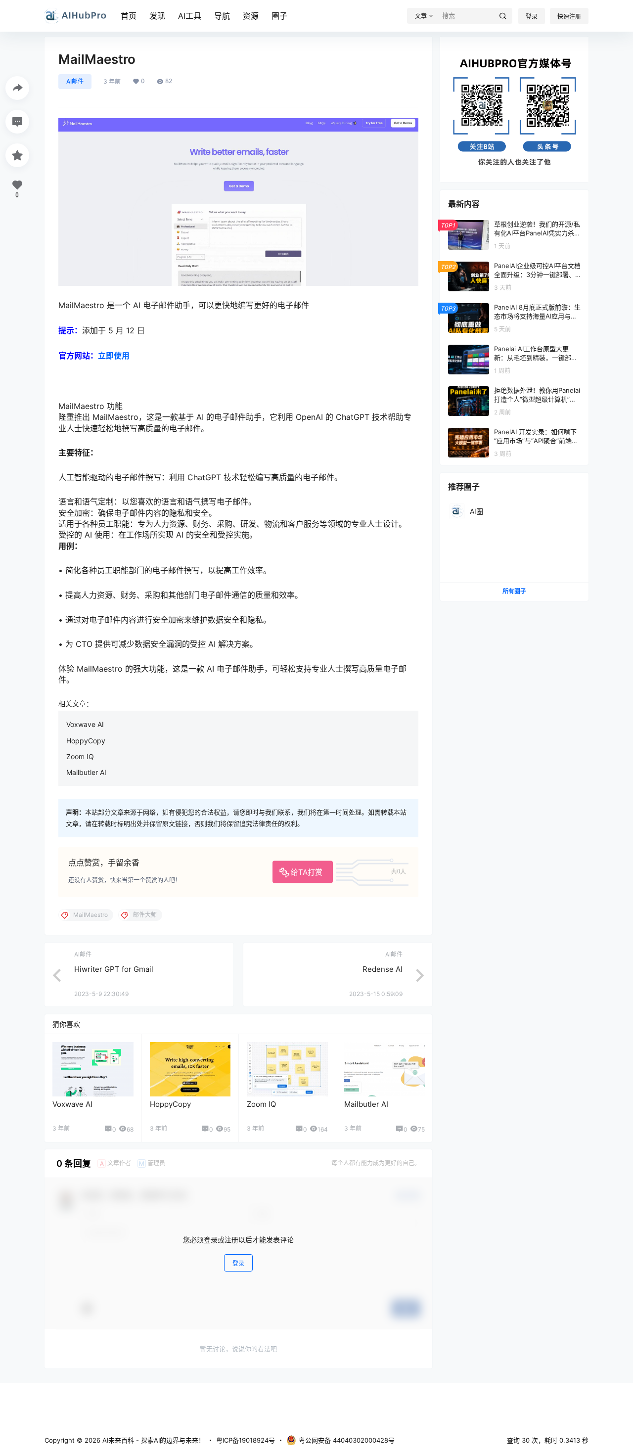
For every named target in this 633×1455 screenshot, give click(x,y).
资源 (251, 16)
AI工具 (189, 16)
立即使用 (114, 356)
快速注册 (569, 16)
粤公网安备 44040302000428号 (347, 1440)
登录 (532, 16)
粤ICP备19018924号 (245, 1440)
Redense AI (382, 969)
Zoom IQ (80, 756)
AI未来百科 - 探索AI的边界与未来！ (152, 1440)
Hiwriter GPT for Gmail (113, 969)
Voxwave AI (85, 724)
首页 (128, 16)
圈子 (279, 16)
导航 (222, 16)
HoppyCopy (85, 740)
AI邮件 (75, 81)
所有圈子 (514, 591)
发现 (157, 16)
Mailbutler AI (86, 772)
